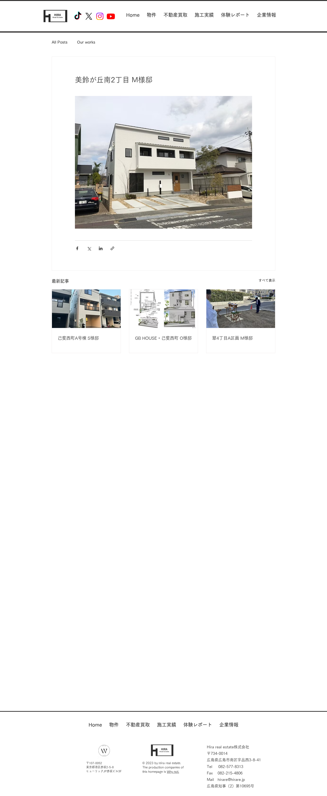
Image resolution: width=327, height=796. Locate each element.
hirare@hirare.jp (231, 779)
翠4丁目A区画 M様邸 (232, 338)
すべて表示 (267, 280)
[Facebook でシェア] (77, 248)
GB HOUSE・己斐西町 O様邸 (163, 338)
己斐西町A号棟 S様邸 (78, 338)
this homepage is (160, 771)
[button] (151, 15)
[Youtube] (111, 16)
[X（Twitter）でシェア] (89, 248)
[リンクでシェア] (112, 248)
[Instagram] (100, 16)
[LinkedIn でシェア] (100, 248)
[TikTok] (78, 16)
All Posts (60, 42)
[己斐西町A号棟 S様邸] (86, 308)
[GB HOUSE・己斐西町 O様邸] (163, 308)
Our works (86, 42)
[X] (89, 16)
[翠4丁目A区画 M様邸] (240, 308)
